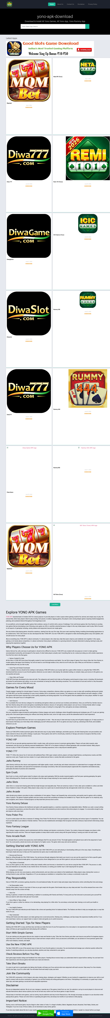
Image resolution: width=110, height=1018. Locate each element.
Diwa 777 (9, 182)
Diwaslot (9, 337)
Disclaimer (81, 4)
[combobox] (53, 26)
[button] (55, 604)
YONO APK (9, 617)
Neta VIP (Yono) (57, 76)
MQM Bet (9, 568)
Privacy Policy (92, 4)
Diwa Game (10, 492)
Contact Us (70, 4)
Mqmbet (9, 103)
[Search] (87, 26)
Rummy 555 (56, 467)
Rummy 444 (56, 409)
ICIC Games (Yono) (58, 235)
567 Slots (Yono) (58, 594)
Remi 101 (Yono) (58, 182)
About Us (60, 4)
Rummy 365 (56, 309)
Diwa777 (9, 414)
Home (52, 4)
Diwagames (10, 259)
